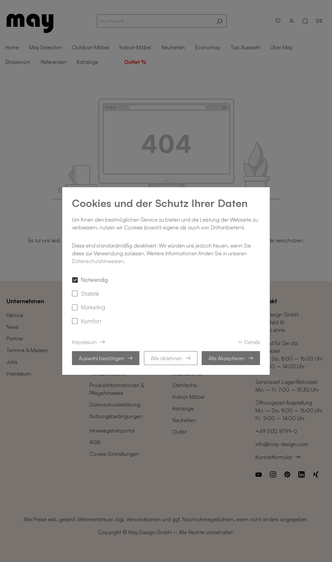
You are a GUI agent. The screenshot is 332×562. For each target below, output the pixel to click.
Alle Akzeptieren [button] (226, 358)
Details (252, 342)
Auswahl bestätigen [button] (101, 358)
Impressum (84, 342)
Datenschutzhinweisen (98, 261)
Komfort (91, 321)
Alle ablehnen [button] (166, 358)
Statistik (90, 293)
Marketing (93, 307)
